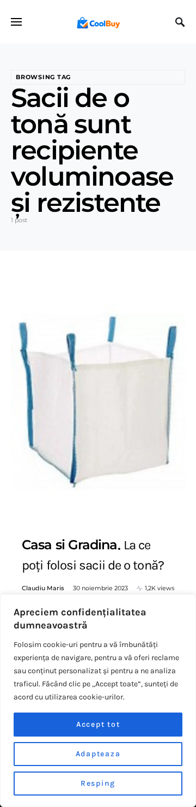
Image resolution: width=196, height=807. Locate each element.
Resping (98, 783)
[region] (98, 700)
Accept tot (98, 724)
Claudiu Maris (43, 588)
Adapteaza (98, 753)
